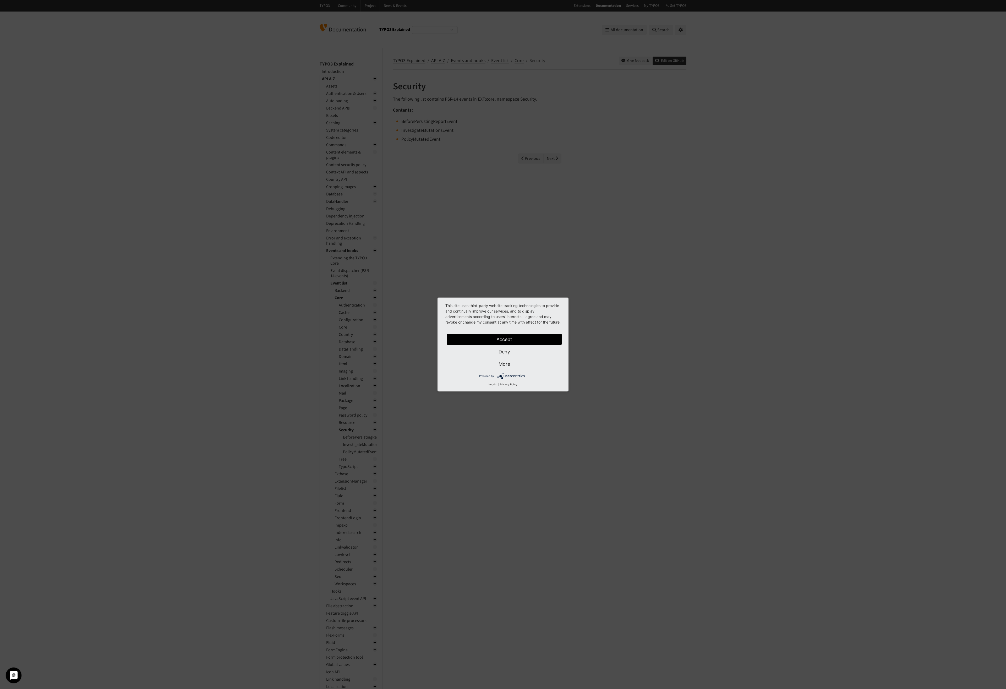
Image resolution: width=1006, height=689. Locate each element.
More (504, 364)
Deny (504, 351)
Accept (504, 339)
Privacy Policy (508, 384)
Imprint (493, 384)
